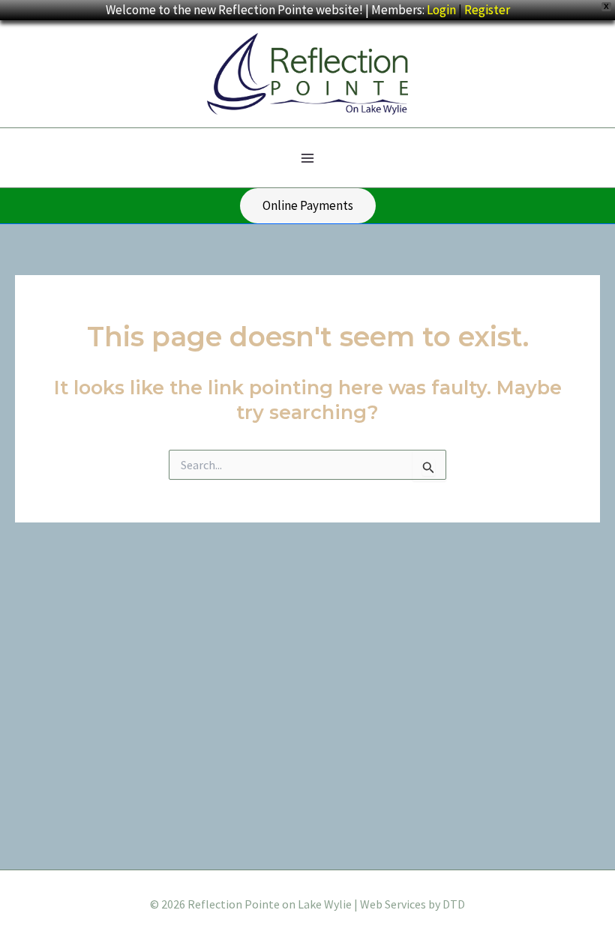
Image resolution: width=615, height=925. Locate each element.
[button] (308, 205)
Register (487, 9)
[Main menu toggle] (307, 158)
